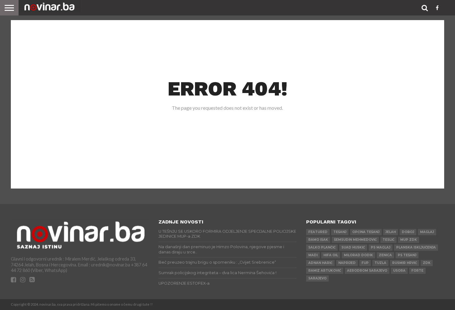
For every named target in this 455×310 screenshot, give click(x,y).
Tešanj (339, 232)
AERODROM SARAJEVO (367, 271)
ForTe (417, 271)
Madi (313, 255)
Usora (399, 271)
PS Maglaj (380, 247)
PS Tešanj (407, 255)
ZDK (427, 263)
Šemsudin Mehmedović (355, 240)
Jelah (390, 232)
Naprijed (347, 263)
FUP (365, 263)
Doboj (408, 232)
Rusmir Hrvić (404, 263)
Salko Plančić (322, 247)
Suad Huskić (353, 247)
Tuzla (380, 263)
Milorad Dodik (358, 255)
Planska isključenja (416, 247)
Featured (317, 232)
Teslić (388, 240)
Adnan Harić (320, 263)
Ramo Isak (318, 240)
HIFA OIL (330, 255)
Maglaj (427, 232)
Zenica (385, 255)
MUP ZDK (408, 240)
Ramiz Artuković (324, 271)
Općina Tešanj (365, 232)
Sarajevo (317, 278)
